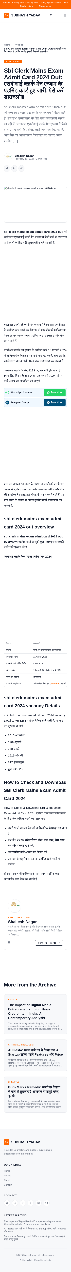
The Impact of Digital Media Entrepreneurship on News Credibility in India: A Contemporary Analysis (32, 1222)
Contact (8, 1184)
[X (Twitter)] (7, 1203)
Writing (19, 44)
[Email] (9, 942)
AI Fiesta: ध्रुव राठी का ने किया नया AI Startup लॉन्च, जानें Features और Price (35, 1230)
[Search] (51, 15)
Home (7, 44)
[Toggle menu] (65, 15)
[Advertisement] (35, 285)
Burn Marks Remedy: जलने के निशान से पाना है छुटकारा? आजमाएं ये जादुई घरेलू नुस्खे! (34, 1237)
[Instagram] (39, 1203)
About (7, 1180)
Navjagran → (45, 6)
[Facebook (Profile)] (31, 1203)
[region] (35, 663)
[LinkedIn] (15, 1203)
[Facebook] (23, 1203)
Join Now (56, 392)
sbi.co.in (55, 683)
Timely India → (26, 6)
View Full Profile (47, 942)
